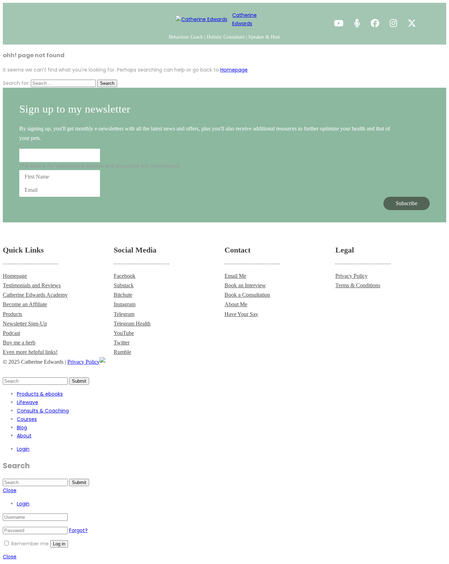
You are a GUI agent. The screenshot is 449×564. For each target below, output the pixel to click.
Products (12, 314)
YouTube (124, 333)
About (24, 435)
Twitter (121, 342)
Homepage (234, 69)
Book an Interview (245, 285)
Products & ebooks (40, 393)
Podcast (11, 333)
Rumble (122, 352)
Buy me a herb (19, 342)
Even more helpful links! (30, 352)
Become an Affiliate (25, 304)
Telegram (124, 314)
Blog (22, 427)
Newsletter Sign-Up (25, 324)
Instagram (124, 304)
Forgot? (78, 530)
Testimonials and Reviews (32, 285)
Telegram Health (132, 324)
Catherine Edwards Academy (35, 295)
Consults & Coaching (43, 410)
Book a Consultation (247, 295)
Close (9, 490)
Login (23, 448)
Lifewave (27, 402)
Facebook (124, 276)
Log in (59, 543)
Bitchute (123, 295)
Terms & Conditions (357, 285)
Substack (124, 285)
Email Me (235, 276)
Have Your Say (241, 314)
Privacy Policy (351, 276)
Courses (27, 419)
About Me (235, 304)
